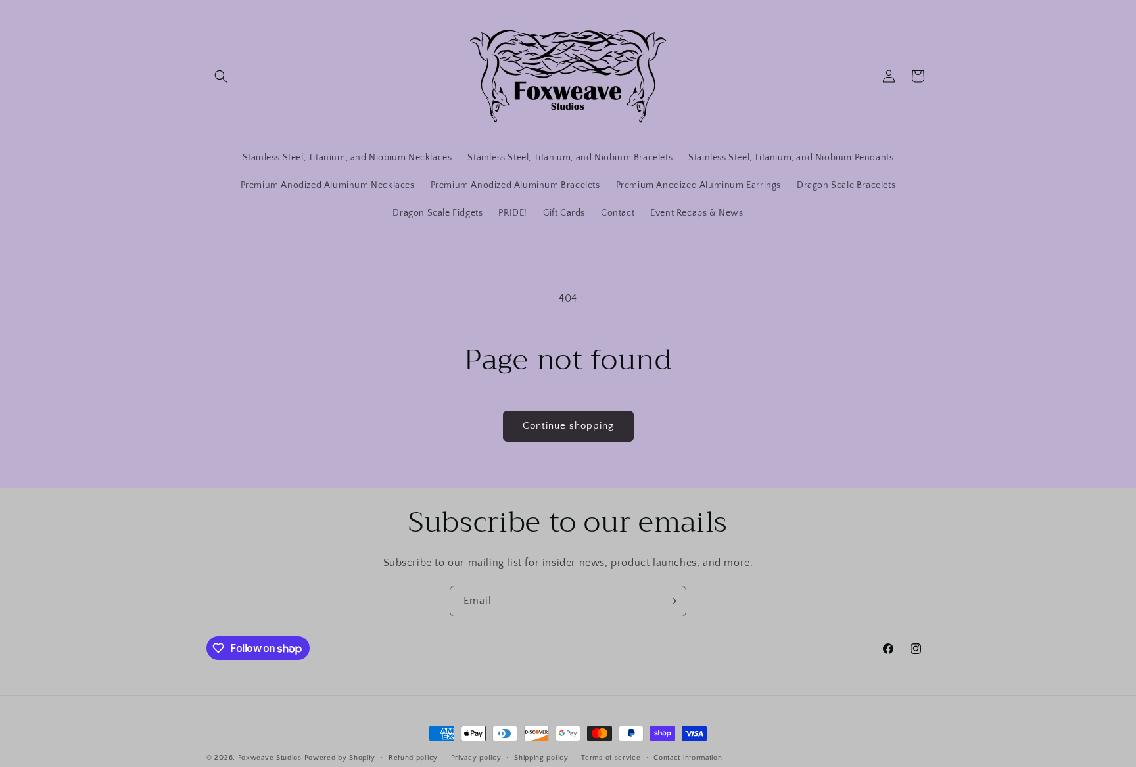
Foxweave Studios (270, 758)
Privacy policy (476, 758)
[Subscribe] (671, 601)
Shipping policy (541, 758)
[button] (220, 76)
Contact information (687, 758)
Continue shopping (568, 425)
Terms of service (610, 758)
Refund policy (413, 758)
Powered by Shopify (340, 758)
